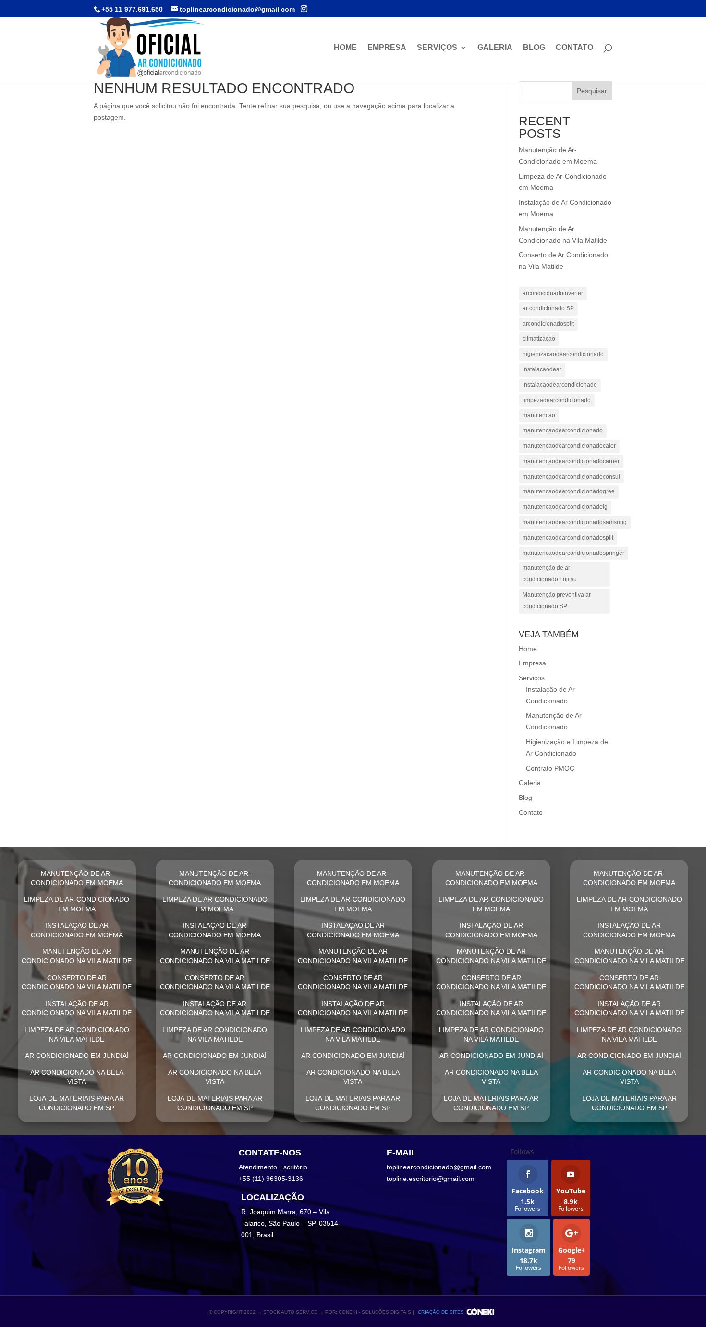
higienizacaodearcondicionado (563, 354)
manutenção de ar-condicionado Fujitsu (550, 574)
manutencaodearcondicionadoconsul (571, 476)
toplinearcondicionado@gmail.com (439, 1167)
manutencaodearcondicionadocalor (569, 445)
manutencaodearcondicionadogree (569, 491)
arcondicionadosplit (548, 323)
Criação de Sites (441, 1312)
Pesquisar (592, 91)
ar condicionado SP (548, 308)
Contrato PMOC (550, 768)
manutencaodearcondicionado (563, 430)
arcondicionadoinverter (553, 293)
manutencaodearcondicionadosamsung (575, 522)
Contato (574, 47)
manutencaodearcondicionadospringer (573, 553)
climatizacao (539, 338)
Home (345, 47)
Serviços (437, 47)
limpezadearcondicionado (557, 400)
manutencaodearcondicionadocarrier (571, 461)
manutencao (539, 415)
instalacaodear (542, 369)
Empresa (386, 47)
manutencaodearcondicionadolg (565, 507)
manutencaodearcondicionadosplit (568, 537)
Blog (534, 47)
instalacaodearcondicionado (560, 384)
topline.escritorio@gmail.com (431, 1178)
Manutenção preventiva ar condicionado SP (557, 600)
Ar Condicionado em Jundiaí (77, 1055)
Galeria (494, 47)
